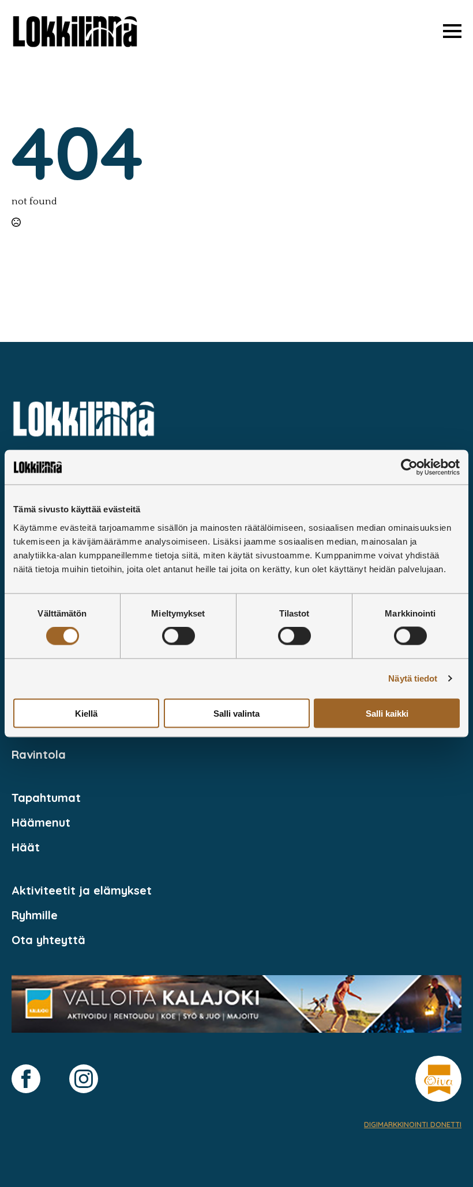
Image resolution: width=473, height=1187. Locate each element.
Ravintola (39, 754)
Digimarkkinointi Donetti (412, 1124)
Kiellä (86, 713)
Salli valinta (236, 713)
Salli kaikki (387, 713)
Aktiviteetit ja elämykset (82, 890)
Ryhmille (35, 915)
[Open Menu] (452, 31)
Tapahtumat (46, 797)
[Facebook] (26, 1078)
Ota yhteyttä (48, 940)
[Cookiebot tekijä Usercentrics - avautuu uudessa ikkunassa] (409, 467)
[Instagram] (83, 1078)
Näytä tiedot (412, 678)
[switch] (178, 636)
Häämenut (41, 822)
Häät (26, 847)
